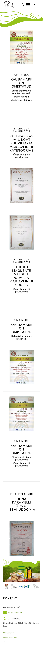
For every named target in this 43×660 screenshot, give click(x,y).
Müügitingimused (9, 633)
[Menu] (27, 4)
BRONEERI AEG (21, 567)
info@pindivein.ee (15, 612)
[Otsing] (21, 4)
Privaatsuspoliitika (10, 637)
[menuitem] (21, 4)
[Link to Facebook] (5, 642)
